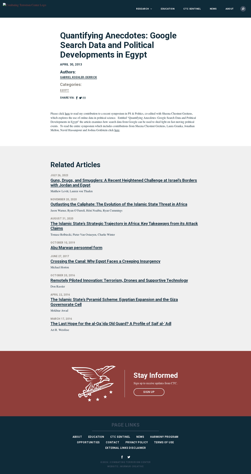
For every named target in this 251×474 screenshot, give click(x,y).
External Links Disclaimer (125, 447)
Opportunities (88, 442)
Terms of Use (164, 442)
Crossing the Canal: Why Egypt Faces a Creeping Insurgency (105, 261)
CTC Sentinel (192, 9)
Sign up (149, 391)
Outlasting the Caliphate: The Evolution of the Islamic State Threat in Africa (119, 204)
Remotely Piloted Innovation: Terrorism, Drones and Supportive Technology (119, 280)
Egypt (64, 90)
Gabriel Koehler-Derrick (78, 77)
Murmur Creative (132, 466)
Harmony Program (164, 436)
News (213, 9)
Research (142, 9)
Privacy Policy (137, 442)
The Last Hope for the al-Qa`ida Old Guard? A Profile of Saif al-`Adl (111, 323)
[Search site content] (243, 9)
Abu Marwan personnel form (76, 247)
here (67, 113)
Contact (112, 442)
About (229, 9)
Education (168, 9)
